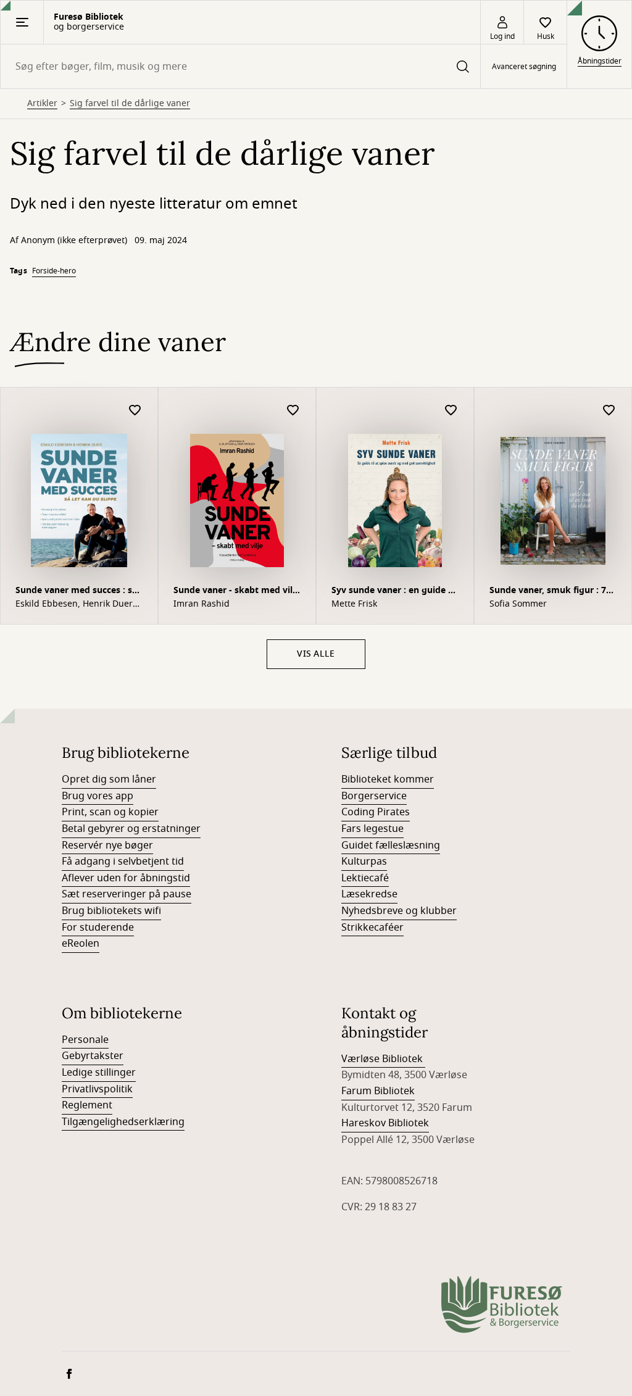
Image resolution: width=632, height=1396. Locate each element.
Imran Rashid (201, 604)
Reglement (87, 1105)
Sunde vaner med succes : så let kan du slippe (76, 591)
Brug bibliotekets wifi (111, 911)
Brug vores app (97, 796)
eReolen (80, 943)
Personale (85, 1039)
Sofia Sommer (518, 604)
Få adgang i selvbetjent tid (123, 861)
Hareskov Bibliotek (385, 1123)
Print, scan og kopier (110, 812)
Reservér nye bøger (107, 845)
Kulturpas (364, 861)
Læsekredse (369, 894)
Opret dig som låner (109, 779)
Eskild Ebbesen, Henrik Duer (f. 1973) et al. (74, 604)
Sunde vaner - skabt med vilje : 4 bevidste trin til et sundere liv (236, 591)
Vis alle (316, 653)
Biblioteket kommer (387, 779)
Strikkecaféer (372, 927)
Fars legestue (372, 828)
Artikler (42, 104)
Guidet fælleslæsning (390, 845)
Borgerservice (374, 796)
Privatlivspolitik (97, 1089)
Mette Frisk (354, 604)
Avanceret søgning (524, 66)
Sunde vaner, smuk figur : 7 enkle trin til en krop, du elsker (547, 591)
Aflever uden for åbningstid (126, 878)
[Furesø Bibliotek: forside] (502, 1305)
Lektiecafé (365, 878)
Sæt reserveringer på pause (126, 894)
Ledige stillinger (99, 1072)
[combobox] (240, 66)
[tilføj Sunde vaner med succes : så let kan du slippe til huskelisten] (135, 410)
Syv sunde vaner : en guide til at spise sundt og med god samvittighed (394, 591)
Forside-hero (54, 270)
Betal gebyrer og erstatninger (131, 828)
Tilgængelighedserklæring (123, 1122)
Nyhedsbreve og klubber (399, 911)
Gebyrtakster (92, 1056)
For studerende (98, 927)
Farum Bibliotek (378, 1091)
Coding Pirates (375, 812)
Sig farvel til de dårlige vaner (130, 104)
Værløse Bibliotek (383, 1059)
